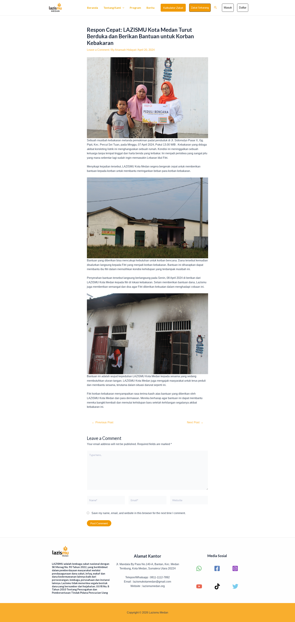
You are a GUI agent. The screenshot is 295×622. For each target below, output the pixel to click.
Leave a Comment (98, 49)
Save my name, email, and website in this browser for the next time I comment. (139, 513)
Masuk (228, 7)
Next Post (195, 422)
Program (135, 7)
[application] (122, 8)
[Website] (189, 500)
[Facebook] (217, 568)
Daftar (242, 7)
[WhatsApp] (199, 568)
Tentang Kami (112, 7)
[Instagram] (235, 568)
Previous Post (102, 422)
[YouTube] (199, 586)
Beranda (92, 7)
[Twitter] (235, 586)
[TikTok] (217, 586)
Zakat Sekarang (200, 7)
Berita (150, 7)
